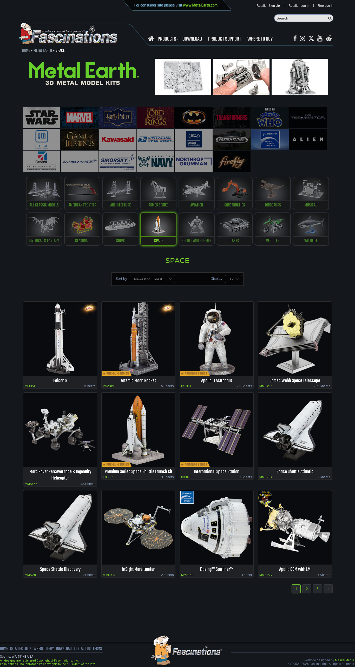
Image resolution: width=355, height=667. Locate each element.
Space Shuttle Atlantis (295, 472)
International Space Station (216, 472)
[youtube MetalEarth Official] (320, 38)
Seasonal (82, 241)
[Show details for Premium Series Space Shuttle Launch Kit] (138, 430)
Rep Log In (325, 6)
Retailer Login (20, 648)
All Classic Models (44, 205)
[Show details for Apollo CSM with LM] (295, 527)
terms (97, 648)
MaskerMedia (344, 660)
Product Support (224, 39)
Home (26, 50)
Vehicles (272, 241)
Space (158, 241)
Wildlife (311, 241)
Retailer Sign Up (268, 6)
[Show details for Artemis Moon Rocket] (138, 339)
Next (328, 588)
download (192, 39)
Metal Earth (43, 50)
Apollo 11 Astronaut (216, 381)
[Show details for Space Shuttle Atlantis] (295, 430)
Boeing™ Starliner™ (216, 569)
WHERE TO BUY (260, 39)
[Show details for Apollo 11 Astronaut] (216, 339)
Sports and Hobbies (197, 241)
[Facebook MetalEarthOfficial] (295, 38)
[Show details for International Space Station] (216, 430)
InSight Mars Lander (138, 569)
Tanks (234, 241)
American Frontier (82, 205)
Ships (120, 241)
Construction (234, 205)
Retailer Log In (298, 6)
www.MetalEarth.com (200, 5)
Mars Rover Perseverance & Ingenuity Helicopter (60, 475)
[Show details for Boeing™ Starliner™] (216, 527)
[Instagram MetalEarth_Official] (302, 38)
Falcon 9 (60, 381)
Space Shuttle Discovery (60, 569)
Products (167, 39)
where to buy (44, 648)
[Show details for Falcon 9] (60, 339)
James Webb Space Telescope (294, 381)
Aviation (196, 205)
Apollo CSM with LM (295, 569)
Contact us (82, 648)
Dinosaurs (273, 205)
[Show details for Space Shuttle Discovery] (60, 527)
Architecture (120, 205)
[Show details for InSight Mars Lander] (138, 527)
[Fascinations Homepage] (151, 38)
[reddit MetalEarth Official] (328, 38)
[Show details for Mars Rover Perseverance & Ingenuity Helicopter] (60, 430)
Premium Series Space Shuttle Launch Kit (138, 472)
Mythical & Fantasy (44, 241)
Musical (311, 205)
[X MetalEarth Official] (311, 38)
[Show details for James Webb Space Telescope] (295, 339)
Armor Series (158, 205)
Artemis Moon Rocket (138, 381)
